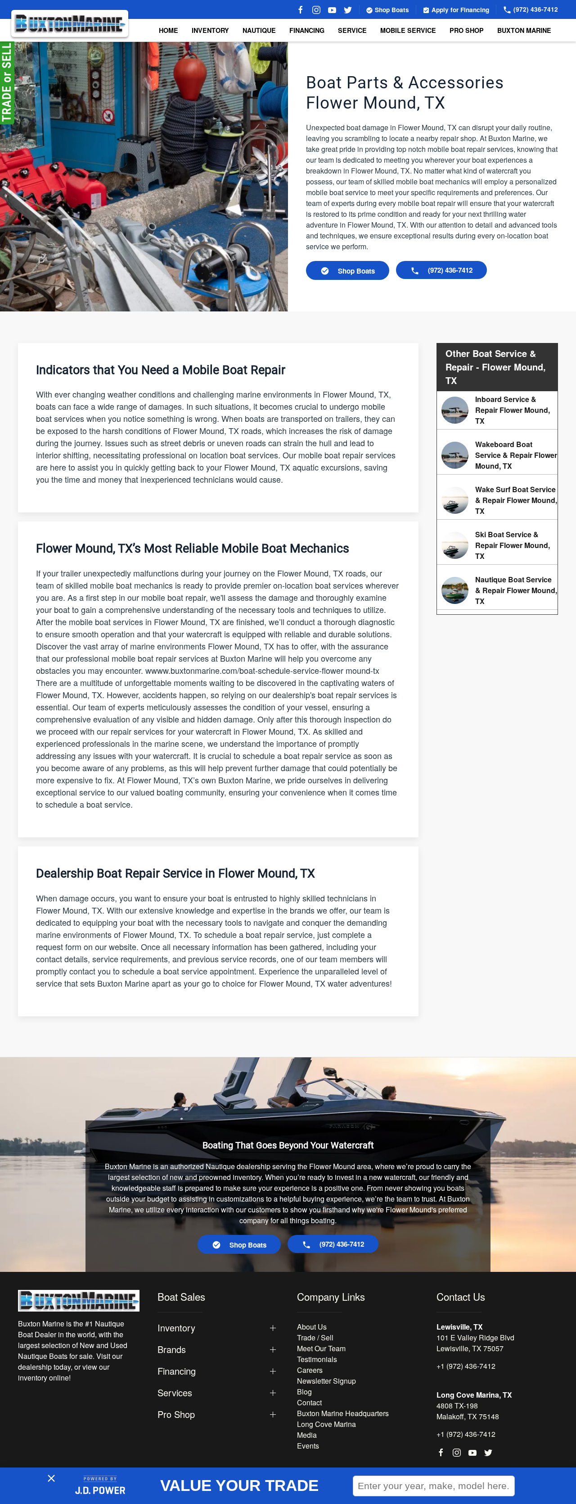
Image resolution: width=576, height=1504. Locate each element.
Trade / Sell (315, 1337)
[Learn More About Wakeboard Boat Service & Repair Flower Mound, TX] (497, 455)
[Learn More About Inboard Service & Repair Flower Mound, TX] (497, 410)
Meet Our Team (321, 1348)
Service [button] (352, 30)
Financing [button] (177, 1371)
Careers (310, 1370)
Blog (304, 1391)
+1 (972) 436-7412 (465, 1366)
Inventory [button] (210, 30)
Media (307, 1435)
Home (168, 30)
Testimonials (317, 1359)
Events (308, 1445)
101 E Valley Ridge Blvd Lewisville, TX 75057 (475, 1342)
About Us (312, 1326)
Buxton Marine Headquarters (343, 1413)
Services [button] (175, 1392)
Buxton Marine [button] (524, 30)
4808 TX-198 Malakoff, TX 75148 (467, 1411)
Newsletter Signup (326, 1381)
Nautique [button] (259, 30)
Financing (306, 30)
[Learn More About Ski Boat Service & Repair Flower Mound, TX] (497, 545)
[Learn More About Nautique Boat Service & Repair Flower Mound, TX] (497, 590)
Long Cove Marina (326, 1424)
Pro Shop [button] (467, 30)
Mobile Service (408, 30)
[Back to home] (70, 23)
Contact (309, 1402)
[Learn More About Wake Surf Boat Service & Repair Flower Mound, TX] (497, 500)
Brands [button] (172, 1349)
